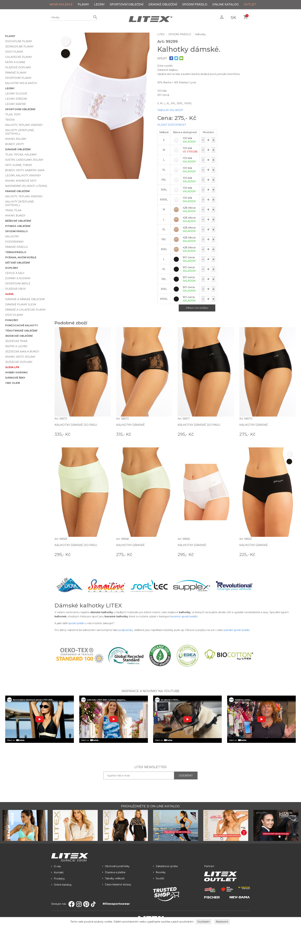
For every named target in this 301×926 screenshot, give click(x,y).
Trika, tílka (13, 210)
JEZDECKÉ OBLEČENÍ (19, 335)
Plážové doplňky (18, 67)
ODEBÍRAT (186, 775)
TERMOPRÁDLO (15, 252)
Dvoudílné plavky (18, 41)
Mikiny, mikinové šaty (20, 180)
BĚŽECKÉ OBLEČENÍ (18, 220)
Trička (10, 119)
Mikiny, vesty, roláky (20, 356)
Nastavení (222, 921)
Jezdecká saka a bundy (22, 351)
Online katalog (62, 884)
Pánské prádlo (16, 247)
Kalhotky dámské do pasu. (76, 424)
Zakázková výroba (167, 866)
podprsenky (126, 630)
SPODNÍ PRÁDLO (194, 4)
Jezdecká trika (16, 341)
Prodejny (59, 878)
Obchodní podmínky (117, 866)
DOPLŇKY (11, 267)
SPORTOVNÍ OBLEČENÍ (126, 4)
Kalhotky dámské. (130, 424)
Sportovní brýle (17, 283)
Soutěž (160, 878)
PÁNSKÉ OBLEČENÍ (17, 191)
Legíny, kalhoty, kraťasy (23, 175)
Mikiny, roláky (15, 138)
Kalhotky (12, 236)
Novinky (161, 872)
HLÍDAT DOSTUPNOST (171, 124)
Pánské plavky (15, 72)
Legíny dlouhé (16, 93)
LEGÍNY (99, 4)
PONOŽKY (11, 320)
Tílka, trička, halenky (21, 154)
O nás (57, 866)
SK (233, 17)
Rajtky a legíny (16, 346)
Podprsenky (14, 241)
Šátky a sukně (15, 62)
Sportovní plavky (18, 77)
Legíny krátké (15, 104)
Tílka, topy (13, 114)
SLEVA (9, 294)
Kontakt (59, 872)
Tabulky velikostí (115, 878)
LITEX (160, 34)
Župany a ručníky (18, 278)
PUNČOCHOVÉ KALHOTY (21, 325)
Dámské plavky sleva (20, 304)
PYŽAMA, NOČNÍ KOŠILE (20, 257)
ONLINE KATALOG (225, 4)
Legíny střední (16, 98)
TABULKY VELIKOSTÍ (170, 110)
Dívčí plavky (14, 51)
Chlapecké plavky (18, 57)
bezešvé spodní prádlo (184, 616)
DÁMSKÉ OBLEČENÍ (162, 4)
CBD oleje (12, 382)
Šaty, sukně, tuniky (18, 165)
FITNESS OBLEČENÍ (17, 226)
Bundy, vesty (14, 144)
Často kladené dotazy (118, 884)
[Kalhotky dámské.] (103, 106)
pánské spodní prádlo (237, 630)
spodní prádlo (76, 623)
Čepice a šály (14, 273)
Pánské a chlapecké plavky (25, 309)
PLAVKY (83, 4)
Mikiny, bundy (15, 215)
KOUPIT (106, 434)
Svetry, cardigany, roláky (24, 159)
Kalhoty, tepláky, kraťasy (24, 125)
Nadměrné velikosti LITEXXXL (26, 186)
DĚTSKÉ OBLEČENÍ (17, 262)
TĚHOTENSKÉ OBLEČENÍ (21, 330)
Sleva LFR (12, 367)
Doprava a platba (115, 872)
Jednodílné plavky (19, 46)
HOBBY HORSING (16, 372)
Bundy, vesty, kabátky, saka (24, 170)
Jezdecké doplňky (18, 362)
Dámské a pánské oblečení (25, 299)
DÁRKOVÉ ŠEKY (15, 377)
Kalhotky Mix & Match (21, 83)
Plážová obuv (15, 288)
